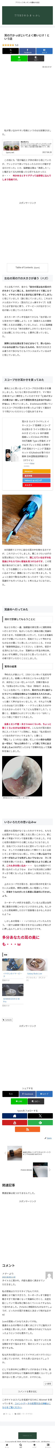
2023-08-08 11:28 (8, 1277)
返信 (49, 1383)
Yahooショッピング (33, 480)
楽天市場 (28, 475)
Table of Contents (24, 267)
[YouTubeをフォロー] (14, 1122)
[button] (36, 58)
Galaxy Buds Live (34, 973)
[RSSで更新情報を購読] (27, 1129)
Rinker (32, 463)
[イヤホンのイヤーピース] (12, 964)
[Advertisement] (27, 97)
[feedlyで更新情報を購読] (40, 1122)
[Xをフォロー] (40, 1116)
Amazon (28, 471)
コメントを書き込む (27, 1391)
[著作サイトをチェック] (14, 1116)
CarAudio (8, 1020)
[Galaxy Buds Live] (37, 964)
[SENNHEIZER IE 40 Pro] (12, 990)
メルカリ (28, 484)
